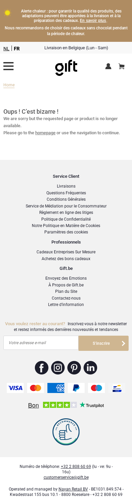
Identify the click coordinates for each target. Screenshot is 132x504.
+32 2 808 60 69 (76, 466)
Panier (121, 66)
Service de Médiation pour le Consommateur (66, 206)
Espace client (109, 66)
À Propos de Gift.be (66, 285)
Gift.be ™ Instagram (58, 367)
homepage (45, 132)
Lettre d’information (66, 304)
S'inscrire (101, 343)
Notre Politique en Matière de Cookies (66, 225)
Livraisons (66, 186)
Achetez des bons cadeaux (66, 258)
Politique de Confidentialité (66, 219)
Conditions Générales (66, 199)
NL (6, 48)
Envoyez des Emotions (66, 278)
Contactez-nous (66, 298)
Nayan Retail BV (73, 489)
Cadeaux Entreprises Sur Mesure (66, 252)
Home (9, 85)
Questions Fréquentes (66, 193)
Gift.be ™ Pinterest (74, 367)
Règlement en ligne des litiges (66, 212)
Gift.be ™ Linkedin (90, 367)
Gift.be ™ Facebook (42, 367)
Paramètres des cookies (66, 232)
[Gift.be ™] (66, 66)
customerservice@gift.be (66, 477)
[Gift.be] (8, 66)
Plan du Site (66, 291)
